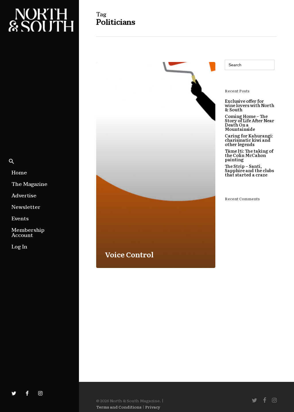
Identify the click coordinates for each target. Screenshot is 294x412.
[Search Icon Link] (11, 161)
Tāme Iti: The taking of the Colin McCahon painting (249, 155)
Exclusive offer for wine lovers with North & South (249, 105)
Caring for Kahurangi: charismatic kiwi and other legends (249, 139)
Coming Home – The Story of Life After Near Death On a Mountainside (249, 122)
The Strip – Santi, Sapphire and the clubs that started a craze (249, 170)
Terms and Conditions (119, 407)
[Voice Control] (155, 165)
